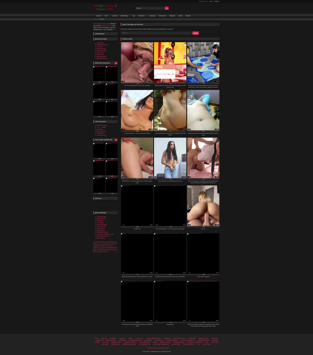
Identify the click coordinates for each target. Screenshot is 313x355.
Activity (180, 15)
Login (210, 1)
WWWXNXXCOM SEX (129, 344)
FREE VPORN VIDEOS (153, 338)
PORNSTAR (192, 338)
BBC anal (97, 249)
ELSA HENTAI (159, 340)
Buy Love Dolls (101, 131)
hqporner (98, 15)
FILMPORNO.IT (113, 248)
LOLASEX (100, 46)
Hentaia (166, 348)
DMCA (130, 338)
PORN (155, 342)
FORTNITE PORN (102, 125)
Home (106, 15)
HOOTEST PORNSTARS (194, 342)
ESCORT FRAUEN (102, 232)
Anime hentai (113, 249)
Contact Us (122, 338)
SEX (206, 342)
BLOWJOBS (148, 340)
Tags (134, 15)
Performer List (162, 15)
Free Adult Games (102, 224)
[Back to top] (308, 350)
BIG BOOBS (122, 340)
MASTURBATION (145, 342)
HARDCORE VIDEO (203, 340)
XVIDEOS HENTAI (188, 344)
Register (217, 1)
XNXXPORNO (176, 344)
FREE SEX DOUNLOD (187, 340)
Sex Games (100, 220)
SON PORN (100, 246)
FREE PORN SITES (179, 338)
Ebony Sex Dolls (101, 50)
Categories (172, 15)
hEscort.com (100, 54)
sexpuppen (100, 129)
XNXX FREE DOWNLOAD (161, 344)
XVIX (106, 246)
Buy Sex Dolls (101, 238)
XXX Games (100, 222)
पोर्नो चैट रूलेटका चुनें (106, 25)
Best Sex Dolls (101, 218)
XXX (114, 29)
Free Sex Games (101, 226)
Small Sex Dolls (101, 48)
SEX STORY (206, 344)
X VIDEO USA (103, 248)
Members (188, 15)
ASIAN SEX (99, 340)
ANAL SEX (215, 338)
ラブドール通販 (101, 127)
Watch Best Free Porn (103, 236)
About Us (104, 338)
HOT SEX (105, 342)
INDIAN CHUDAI (116, 342)
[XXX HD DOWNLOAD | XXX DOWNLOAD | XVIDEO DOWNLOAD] (105, 8)
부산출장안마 (100, 133)
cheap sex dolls (101, 56)
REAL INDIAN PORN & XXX (101, 24)
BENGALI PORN (111, 340)
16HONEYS (167, 338)
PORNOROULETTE (102, 44)
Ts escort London (101, 216)
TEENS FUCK (115, 344)
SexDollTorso (100, 42)
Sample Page (124, 15)
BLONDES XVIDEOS (135, 340)
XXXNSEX (113, 338)
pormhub (115, 15)
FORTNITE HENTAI (172, 340)
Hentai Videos (101, 230)
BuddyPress (141, 15)
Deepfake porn (104, 249)
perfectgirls (152, 15)
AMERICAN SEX (204, 338)
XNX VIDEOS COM (144, 344)
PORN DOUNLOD (165, 342)
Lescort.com (100, 52)
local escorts (104, 251)
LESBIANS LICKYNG (130, 342)
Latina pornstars (101, 135)
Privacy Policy (139, 338)
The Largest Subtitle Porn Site (105, 234)
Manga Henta (151, 348)
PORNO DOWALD (179, 342)
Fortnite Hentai (160, 348)
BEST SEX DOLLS (102, 58)
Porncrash (97, 251)
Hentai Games (101, 228)
